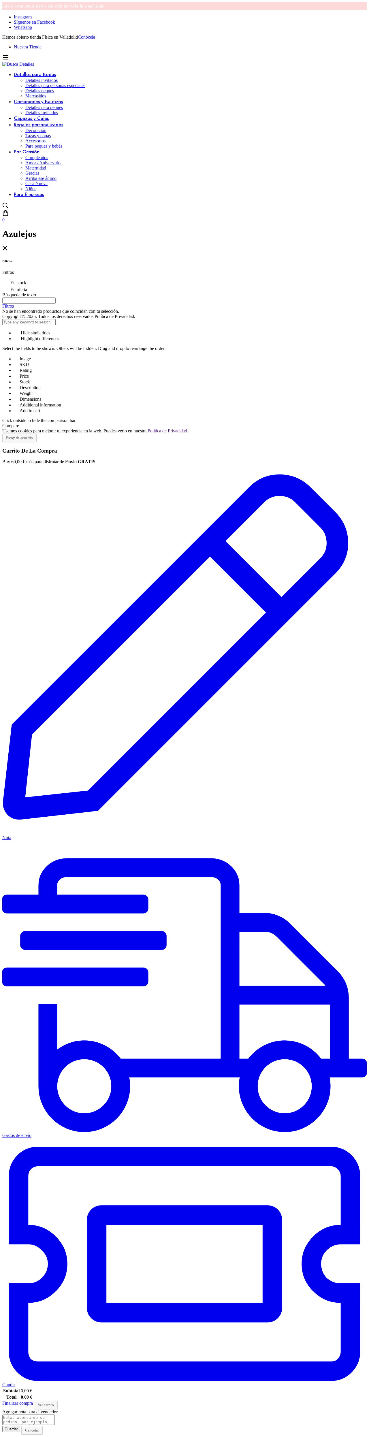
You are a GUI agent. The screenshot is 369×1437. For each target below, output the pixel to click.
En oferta (18, 289)
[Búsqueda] (184, 206)
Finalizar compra (17, 1403)
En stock (18, 282)
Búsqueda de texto (19, 294)
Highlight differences (39, 338)
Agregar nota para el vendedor (30, 1411)
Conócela (86, 37)
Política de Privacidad (167, 430)
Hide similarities (35, 332)
